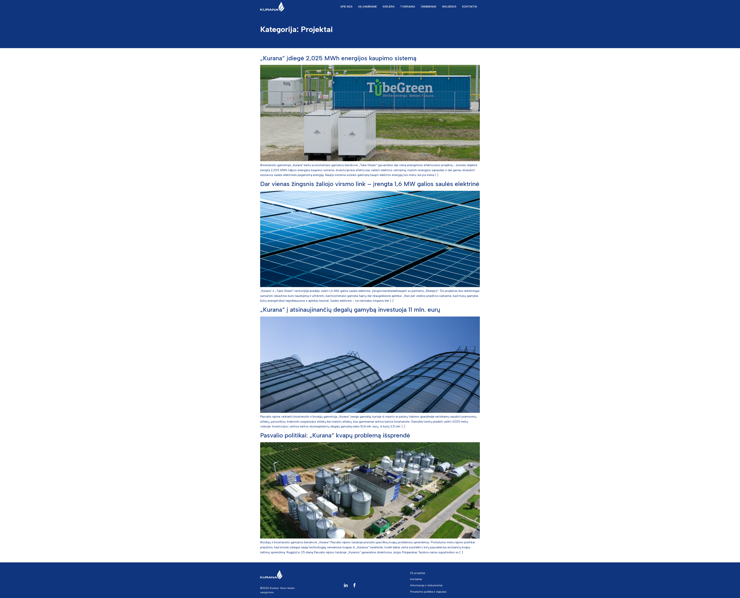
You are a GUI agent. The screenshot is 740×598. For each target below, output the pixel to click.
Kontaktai (469, 6)
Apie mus (346, 6)
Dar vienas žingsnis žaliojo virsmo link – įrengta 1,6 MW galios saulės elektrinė (369, 184)
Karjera (388, 6)
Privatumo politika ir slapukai (428, 591)
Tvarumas (407, 6)
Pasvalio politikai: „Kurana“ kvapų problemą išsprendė (335, 435)
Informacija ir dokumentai (426, 585)
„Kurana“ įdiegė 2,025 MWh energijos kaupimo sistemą (338, 58)
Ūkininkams (428, 6)
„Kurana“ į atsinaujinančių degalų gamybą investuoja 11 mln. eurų (350, 309)
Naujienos (449, 6)
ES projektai (417, 573)
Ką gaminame (367, 6)
